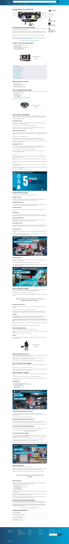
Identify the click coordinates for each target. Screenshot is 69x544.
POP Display (30, 531)
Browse (36, 58)
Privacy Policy (40, 531)
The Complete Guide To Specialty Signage (19, 67)
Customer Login (9, 540)
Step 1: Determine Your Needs (17, 69)
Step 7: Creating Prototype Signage (18, 74)
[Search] (57, 2)
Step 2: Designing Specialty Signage (18, 70)
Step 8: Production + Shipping (17, 75)
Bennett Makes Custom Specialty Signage (19, 77)
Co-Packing (29, 533)
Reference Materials (41, 533)
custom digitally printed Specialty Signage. (32, 37)
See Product (51, 14)
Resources (29, 534)
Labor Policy (40, 532)
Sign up (59, 534)
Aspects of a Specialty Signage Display (19, 68)
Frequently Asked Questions (17, 78)
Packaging (29, 532)
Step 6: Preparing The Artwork (17, 73)
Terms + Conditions (41, 534)
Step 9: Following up (16, 76)
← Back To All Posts (15, 7)
